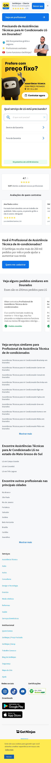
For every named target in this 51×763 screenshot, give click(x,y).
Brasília (5, 527)
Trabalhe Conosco (9, 650)
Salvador (5, 512)
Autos (4, 572)
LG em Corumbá (8, 466)
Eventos (5, 592)
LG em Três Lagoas (9, 471)
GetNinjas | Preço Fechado (12, 637)
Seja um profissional (15, 17)
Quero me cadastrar (15, 264)
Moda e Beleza (8, 599)
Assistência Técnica (9, 559)
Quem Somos (7, 631)
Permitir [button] (9, 757)
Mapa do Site (7, 670)
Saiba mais (9, 749)
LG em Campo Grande (10, 461)
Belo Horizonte (8, 522)
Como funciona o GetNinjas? (19, 52)
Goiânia (5, 517)
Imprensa (24, 739)
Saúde (4, 612)
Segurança (6, 663)
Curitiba (5, 532)
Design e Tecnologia (10, 585)
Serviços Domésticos (10, 618)
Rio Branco (6, 492)
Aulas (4, 566)
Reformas (6, 605)
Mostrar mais (25, 433)
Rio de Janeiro (7, 502)
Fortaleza (6, 507)
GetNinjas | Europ (8, 644)
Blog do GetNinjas (9, 657)
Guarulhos (6, 537)
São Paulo (6, 497)
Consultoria (6, 579)
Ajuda (4, 677)
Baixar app (38, 6)
